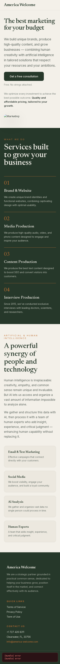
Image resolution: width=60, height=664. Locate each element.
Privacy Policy (14, 611)
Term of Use (13, 616)
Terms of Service (16, 607)
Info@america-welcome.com (22, 641)
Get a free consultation (24, 76)
